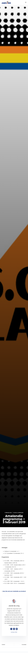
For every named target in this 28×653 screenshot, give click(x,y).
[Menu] (25, 2)
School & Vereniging (18, 512)
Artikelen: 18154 (14, 632)
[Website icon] (14, 629)
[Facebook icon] (11, 629)
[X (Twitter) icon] (17, 629)
